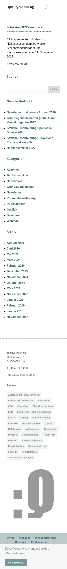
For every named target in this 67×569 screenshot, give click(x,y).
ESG (10, 412)
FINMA (11, 417)
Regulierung (49, 435)
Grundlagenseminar (20, 186)
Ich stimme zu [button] (16, 562)
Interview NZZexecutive (24, 27)
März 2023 (13, 288)
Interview (13, 423)
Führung (23, 417)
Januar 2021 (15, 299)
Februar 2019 (16, 305)
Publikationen (42, 31)
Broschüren (44, 400)
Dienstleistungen (45, 537)
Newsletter (14, 192)
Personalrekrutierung (20, 31)
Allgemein (13, 169)
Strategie (13, 452)
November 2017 (17, 316)
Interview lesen (17, 63)
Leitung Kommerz (31, 423)
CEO (10, 406)
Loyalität (48, 423)
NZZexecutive (33, 429)
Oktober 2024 (16, 282)
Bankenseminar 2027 (21, 148)
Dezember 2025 (17, 271)
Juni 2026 (13, 248)
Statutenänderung (37, 446)
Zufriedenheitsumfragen (20, 457)
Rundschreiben (16, 446)
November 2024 (17, 277)
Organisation (50, 429)
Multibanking (14, 429)
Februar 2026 (16, 265)
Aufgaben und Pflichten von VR (24, 395)
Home (10, 537)
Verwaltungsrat (29, 452)
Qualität (12, 209)
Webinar (12, 220)
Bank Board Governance (20, 400)
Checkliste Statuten (43, 406)
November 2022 (17, 294)
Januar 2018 (15, 311)
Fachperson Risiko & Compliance (34, 412)
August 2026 (15, 242)
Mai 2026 (13, 254)
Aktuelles (24, 537)
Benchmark (15, 181)
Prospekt (13, 435)
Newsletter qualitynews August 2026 (31, 112)
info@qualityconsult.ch (21, 374)
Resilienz (13, 440)
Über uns (20, 542)
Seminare (13, 215)
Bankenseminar (17, 175)
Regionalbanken (30, 435)
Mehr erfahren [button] (15, 553)
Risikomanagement (32, 440)
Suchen (54, 89)
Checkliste (22, 406)
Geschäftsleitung (41, 417)
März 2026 (13, 259)
